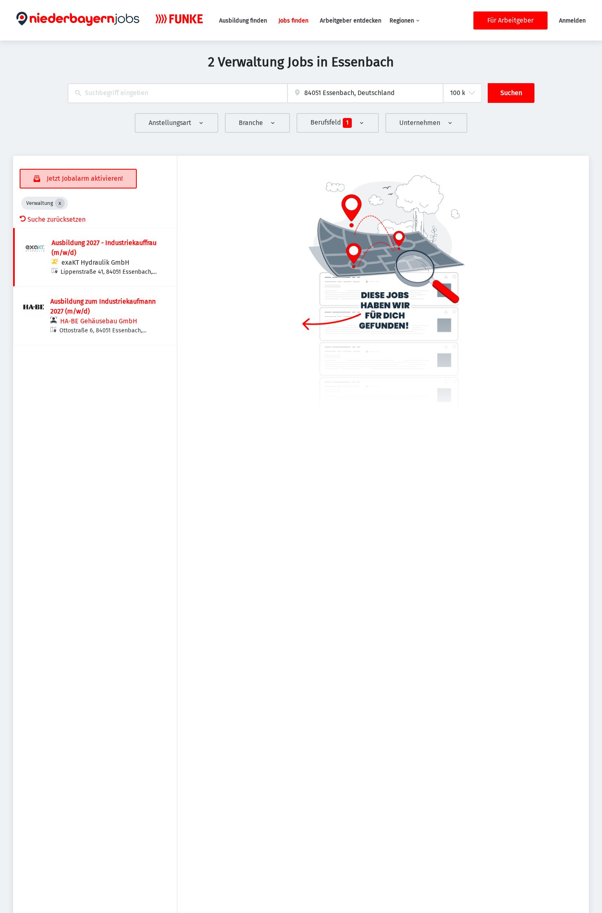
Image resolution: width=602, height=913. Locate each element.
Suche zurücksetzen (56, 219)
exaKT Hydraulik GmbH (95, 262)
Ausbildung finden (243, 20)
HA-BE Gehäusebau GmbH (98, 321)
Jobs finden (293, 20)
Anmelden (572, 20)
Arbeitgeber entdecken (350, 20)
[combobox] (177, 93)
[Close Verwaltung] (60, 203)
